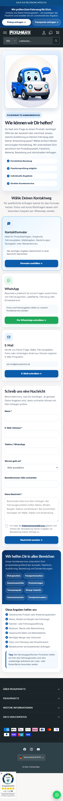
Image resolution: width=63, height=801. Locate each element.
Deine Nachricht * (13, 494)
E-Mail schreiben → (31, 373)
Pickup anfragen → (16, 22)
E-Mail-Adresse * (13, 428)
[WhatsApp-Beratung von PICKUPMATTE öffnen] (57, 795)
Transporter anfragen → (46, 22)
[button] (5, 32)
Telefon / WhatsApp (15, 444)
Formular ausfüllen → (31, 263)
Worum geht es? (13, 461)
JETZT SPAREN (48, 2)
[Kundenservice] (50, 32)
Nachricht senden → (31, 540)
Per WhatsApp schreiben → (31, 320)
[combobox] (39, 41)
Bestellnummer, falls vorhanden (21, 477)
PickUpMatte (34, 767)
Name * (8, 411)
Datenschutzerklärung (33, 526)
